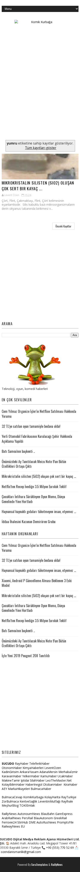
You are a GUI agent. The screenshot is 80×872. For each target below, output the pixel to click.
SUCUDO (8, 763)
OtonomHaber (12, 768)
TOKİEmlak (27, 805)
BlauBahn (47, 814)
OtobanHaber (52, 784)
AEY (4, 789)
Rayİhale (67, 801)
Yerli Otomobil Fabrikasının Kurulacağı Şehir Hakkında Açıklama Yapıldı (37, 439)
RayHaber (21, 763)
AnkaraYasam (29, 772)
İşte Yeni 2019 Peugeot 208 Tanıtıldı (26, 655)
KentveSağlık (28, 801)
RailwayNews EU (13, 826)
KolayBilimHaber (13, 784)
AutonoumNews (28, 814)
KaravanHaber (11, 776)
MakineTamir (11, 780)
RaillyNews (9, 814)
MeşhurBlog (10, 805)
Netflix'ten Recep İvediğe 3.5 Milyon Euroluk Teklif (34, 486)
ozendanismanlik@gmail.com (21, 852)
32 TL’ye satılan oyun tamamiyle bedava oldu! (31, 426)
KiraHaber (70, 784)
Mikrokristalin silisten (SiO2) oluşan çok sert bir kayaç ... (38, 185)
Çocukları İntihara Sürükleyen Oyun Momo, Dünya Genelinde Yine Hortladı (33, 499)
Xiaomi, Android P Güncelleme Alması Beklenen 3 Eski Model (37, 583)
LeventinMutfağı (49, 801)
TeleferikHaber (39, 763)
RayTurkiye (68, 797)
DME (32, 822)
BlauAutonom (43, 818)
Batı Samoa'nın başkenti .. (18, 451)
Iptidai (25, 780)
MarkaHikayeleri (19, 789)
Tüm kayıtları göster (40, 148)
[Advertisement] (40, 98)
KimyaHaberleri (33, 768)
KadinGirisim (10, 772)
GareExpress (64, 814)
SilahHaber (37, 780)
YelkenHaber (30, 776)
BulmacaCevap (12, 797)
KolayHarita (52, 797)
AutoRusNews (46, 822)
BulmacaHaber (41, 789)
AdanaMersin (48, 772)
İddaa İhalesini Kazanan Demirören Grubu (28, 521)
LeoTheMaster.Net (58, 780)
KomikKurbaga (33, 797)
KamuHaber (48, 776)
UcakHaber (65, 776)
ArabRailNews (11, 818)
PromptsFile (65, 822)
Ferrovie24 (9, 822)
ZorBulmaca (10, 801)
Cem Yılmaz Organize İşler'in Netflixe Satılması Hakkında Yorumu (39, 414)
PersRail (27, 818)
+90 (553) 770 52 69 (60, 847)
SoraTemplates (39, 864)
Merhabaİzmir (68, 772)
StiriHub (22, 822)
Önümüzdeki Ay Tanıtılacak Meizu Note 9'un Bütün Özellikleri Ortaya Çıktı (34, 464)
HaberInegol (33, 784)
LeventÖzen (52, 768)
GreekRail (60, 818)
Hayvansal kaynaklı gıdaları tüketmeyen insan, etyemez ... (39, 511)
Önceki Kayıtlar (63, 226)
